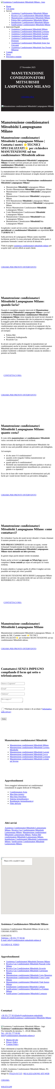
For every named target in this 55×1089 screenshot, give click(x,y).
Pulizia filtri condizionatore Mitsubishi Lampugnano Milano (24, 836)
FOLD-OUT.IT (15, 1074)
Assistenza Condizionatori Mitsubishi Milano (29, 29)
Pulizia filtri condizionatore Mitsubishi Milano (29, 20)
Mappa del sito (12, 1040)
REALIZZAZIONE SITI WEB (36, 1074)
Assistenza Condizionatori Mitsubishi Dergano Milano (28, 961)
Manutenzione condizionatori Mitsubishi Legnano (30, 757)
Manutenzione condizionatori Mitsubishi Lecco (29, 754)
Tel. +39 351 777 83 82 (10, 1033)
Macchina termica (17, 794)
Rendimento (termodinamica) (21, 801)
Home (8, 6)
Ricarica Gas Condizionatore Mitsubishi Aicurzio (26, 968)
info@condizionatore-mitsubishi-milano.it (18, 1035)
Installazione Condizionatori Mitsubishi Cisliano (25, 987)
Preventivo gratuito (13, 57)
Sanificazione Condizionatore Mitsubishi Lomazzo (26, 993)
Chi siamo (10, 9)
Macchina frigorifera (18, 797)
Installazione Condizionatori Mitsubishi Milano (30, 22)
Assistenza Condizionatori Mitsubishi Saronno (30, 34)
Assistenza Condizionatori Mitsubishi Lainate (29, 36)
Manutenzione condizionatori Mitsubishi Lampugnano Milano (25, 833)
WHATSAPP (6, 1087)
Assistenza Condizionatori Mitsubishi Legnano (30, 31)
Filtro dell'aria (15, 803)
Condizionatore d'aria (18, 792)
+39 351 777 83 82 (8, 1015)
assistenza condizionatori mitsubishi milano (31, 246)
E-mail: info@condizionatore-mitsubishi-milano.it (21, 940)
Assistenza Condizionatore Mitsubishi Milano (29, 13)
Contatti (9, 52)
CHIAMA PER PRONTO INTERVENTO (18, 267)
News (8, 54)
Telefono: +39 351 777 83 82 (13, 938)
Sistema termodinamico (19, 799)
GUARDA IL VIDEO (10, 944)
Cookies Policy (12, 1044)
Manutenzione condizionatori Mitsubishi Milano (30, 18)
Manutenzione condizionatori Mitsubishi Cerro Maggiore (29, 975)
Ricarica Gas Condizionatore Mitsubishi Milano (30, 15)
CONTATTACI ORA (12, 375)
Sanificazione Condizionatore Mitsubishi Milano (30, 25)
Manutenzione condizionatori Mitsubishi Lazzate (29, 752)
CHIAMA (5, 1080)
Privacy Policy (12, 1042)
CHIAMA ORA (27, 97)
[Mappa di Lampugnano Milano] (27, 885)
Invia (4, 719)
